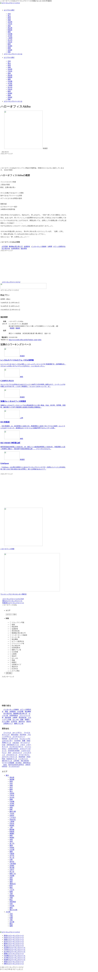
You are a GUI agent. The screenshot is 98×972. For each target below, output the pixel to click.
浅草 (11, 877)
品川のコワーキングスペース (14, 941)
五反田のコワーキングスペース (14, 947)
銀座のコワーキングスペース (14, 943)
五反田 (12, 793)
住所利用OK (15, 248)
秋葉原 (12, 328)
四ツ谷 (12, 871)
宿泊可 (13, 656)
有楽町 (12, 805)
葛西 (11, 851)
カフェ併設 (15, 671)
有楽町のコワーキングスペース (14, 959)
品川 (11, 787)
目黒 (11, 904)
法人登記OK (6, 248)
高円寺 (12, 861)
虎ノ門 (12, 843)
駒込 (11, 900)
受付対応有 (15, 631)
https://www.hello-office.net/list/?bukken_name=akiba (25, 340)
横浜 (11, 924)
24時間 (50, 246)
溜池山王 (13, 884)
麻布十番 (13, 811)
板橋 (11, 892)
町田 (11, 886)
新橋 (11, 799)
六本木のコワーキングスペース (14, 949)
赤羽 (11, 841)
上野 (11, 827)
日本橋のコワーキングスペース (14, 955)
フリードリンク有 (17, 643)
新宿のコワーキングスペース (14, 935)
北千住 (12, 855)
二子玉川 (13, 817)
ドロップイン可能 (17, 622)
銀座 (11, 789)
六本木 (12, 795)
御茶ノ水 (13, 873)
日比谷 (12, 823)
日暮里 (12, 853)
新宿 (11, 781)
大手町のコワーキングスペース (14, 957)
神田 (11, 835)
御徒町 (18, 328)
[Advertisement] (33, 159)
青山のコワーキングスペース (14, 945)
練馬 (11, 908)
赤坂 (11, 807)
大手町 (12, 803)
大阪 (11, 920)
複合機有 (14, 639)
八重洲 (12, 821)
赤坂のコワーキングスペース (14, 961)
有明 (11, 839)
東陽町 (12, 833)
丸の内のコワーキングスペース (14, 951)
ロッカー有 (15, 637)
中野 (11, 859)
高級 (13, 660)
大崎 (11, 894)
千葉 (11, 916)
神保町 (12, 837)
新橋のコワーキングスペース (14, 953)
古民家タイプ (16, 664)
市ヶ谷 (12, 857)
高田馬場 (13, 902)
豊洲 (11, 845)
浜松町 (12, 847)
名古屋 (12, 922)
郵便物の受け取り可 (16, 246)
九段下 (12, 869)
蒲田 (11, 881)
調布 (11, 888)
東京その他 (13, 910)
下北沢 (12, 813)
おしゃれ (14, 658)
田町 (11, 809)
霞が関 (12, 867)
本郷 (11, 898)
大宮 (11, 914)
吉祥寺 (12, 815)
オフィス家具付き (59, 246)
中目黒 (12, 906)
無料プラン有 (16, 650)
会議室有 (27, 246)
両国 (11, 879)
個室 (13, 624)
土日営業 (5, 246)
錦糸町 (12, 825)
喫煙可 (13, 662)
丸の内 (12, 797)
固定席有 (24, 248)
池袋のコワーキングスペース (14, 939)
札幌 (11, 918)
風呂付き (14, 666)
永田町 (12, 865)
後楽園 (12, 779)
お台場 (12, 849)
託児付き (14, 668)
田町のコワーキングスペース (14, 963)
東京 (7, 775)
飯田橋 (12, 829)
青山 (11, 791)
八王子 (12, 890)
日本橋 (12, 801)
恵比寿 (12, 777)
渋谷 (11, 783)
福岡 (11, 926)
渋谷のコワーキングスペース (14, 937)
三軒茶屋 (13, 863)
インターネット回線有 (38, 246)
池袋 (11, 785)
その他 (8, 912)
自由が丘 (13, 819)
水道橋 (12, 875)
